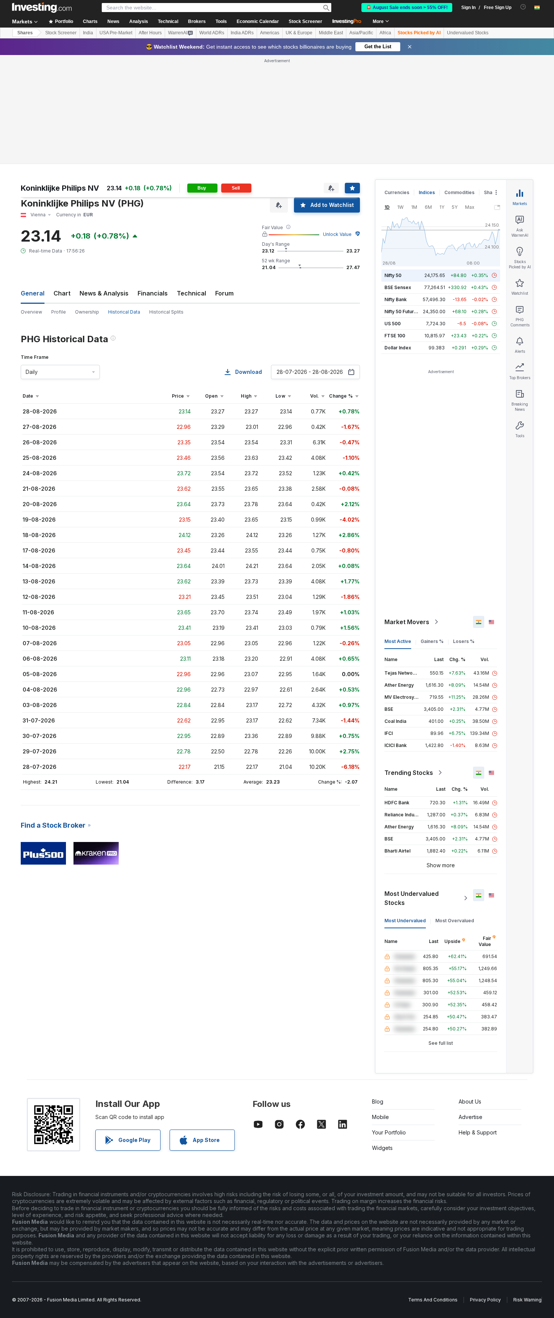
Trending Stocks (408, 772)
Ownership (87, 312)
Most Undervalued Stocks (411, 898)
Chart (62, 293)
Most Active (397, 641)
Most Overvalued (454, 920)
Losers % (463, 641)
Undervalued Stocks (467, 32)
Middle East (331, 32)
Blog (377, 1101)
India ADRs (242, 32)
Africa (385, 32)
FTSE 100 (394, 335)
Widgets (382, 1148)
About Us (470, 1101)
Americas (269, 32)
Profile (58, 312)
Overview (31, 312)
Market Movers (406, 622)
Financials (153, 293)
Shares (25, 32)
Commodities (459, 192)
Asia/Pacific (361, 32)
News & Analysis (104, 293)
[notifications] (523, 7)
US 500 (392, 323)
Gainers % (432, 641)
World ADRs (211, 32)
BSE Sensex (397, 287)
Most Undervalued (405, 920)
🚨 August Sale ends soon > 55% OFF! (407, 7)
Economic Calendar (258, 21)
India (88, 32)
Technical (191, 293)
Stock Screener (305, 21)
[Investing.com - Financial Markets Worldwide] (42, 7)
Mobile (380, 1117)
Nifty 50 (392, 275)
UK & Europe (299, 32)
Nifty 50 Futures (401, 311)
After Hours (150, 32)
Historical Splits (166, 312)
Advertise (470, 1117)
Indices (427, 192)
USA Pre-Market (115, 32)
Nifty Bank (395, 299)
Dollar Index (397, 348)
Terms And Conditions (433, 1300)
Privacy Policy (485, 1300)
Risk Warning (527, 1300)
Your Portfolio (389, 1132)
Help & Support (478, 1132)
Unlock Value (337, 234)
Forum (224, 293)
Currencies (396, 192)
